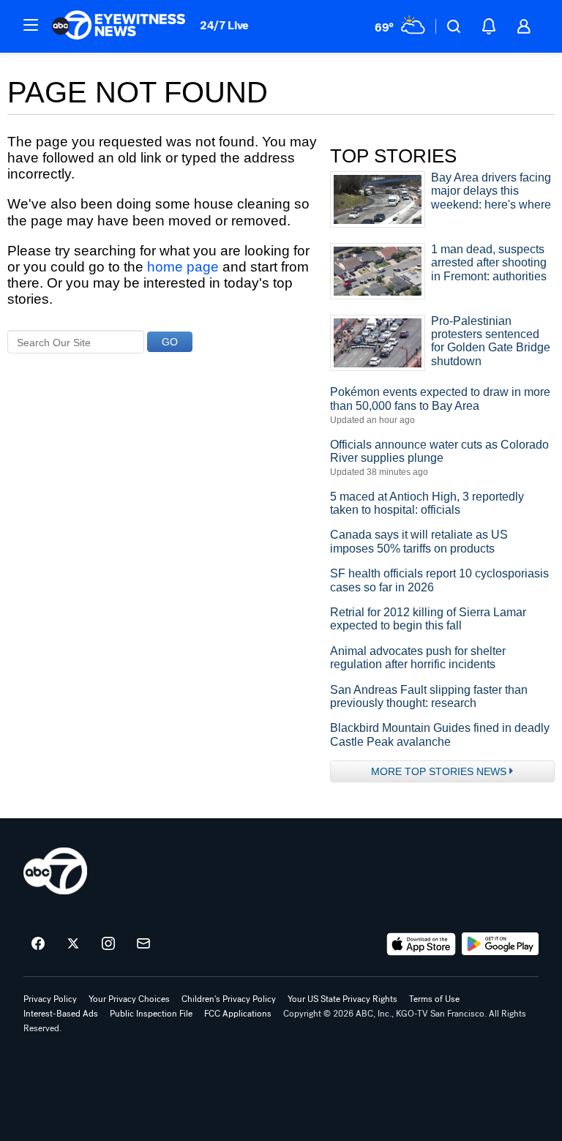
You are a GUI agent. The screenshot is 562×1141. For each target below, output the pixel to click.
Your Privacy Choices (129, 999)
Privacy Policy (50, 999)
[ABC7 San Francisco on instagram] (108, 944)
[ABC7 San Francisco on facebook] (38, 944)
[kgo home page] (55, 871)
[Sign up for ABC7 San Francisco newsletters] (143, 944)
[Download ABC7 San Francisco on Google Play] (500, 944)
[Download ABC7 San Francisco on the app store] (421, 944)
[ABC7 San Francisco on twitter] (73, 944)
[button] (30, 25)
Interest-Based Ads (60, 1013)
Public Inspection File (151, 1013)
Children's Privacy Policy (228, 999)
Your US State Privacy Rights (342, 999)
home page (183, 266)
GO (170, 342)
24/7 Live (224, 25)
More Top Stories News (438, 771)
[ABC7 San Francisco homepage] (118, 26)
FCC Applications (237, 1013)
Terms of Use (434, 999)
